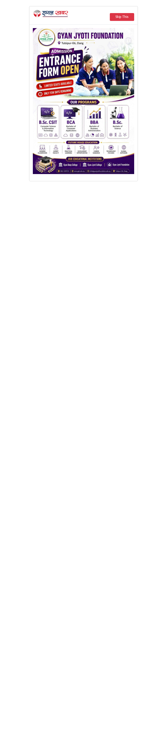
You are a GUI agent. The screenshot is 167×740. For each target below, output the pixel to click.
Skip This (122, 17)
